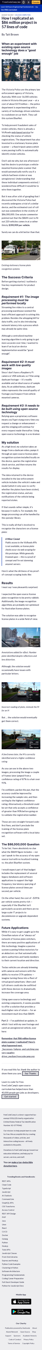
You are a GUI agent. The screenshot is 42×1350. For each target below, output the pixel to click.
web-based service (20, 132)
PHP (4, 1217)
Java (4, 1221)
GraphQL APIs (8, 1203)
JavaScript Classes (9, 1253)
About (34, 1328)
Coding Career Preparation (13, 1278)
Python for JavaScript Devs (13, 1286)
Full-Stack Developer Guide (13, 1282)
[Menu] (29, 2)
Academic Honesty (30, 1336)
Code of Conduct (15, 1339)
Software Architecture (11, 1271)
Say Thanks (30, 1073)
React (4, 1228)
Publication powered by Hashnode (17, 1328)
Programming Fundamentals (13, 1275)
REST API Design (9, 1213)
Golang (5, 1239)
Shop (34, 1332)
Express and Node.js (10, 1260)
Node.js (5, 1246)
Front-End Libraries (10, 1257)
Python (5, 1242)
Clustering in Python (10, 1268)
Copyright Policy (28, 1343)
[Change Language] (24, 2)
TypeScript (6, 1188)
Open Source (25, 1332)
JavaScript (6, 1192)
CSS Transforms (8, 1206)
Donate (35, 2)
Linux (4, 1224)
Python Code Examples (11, 1264)
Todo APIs (6, 1250)
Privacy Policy (28, 1339)
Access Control (8, 1210)
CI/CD (4, 1231)
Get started (10, 1096)
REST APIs (6, 1181)
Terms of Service (14, 1343)
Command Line (8, 1199)
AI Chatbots (7, 1195)
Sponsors (17, 1336)
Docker (5, 1235)
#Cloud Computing (23, 15)
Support (8, 1336)
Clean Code (6, 1185)
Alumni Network (12, 1332)
